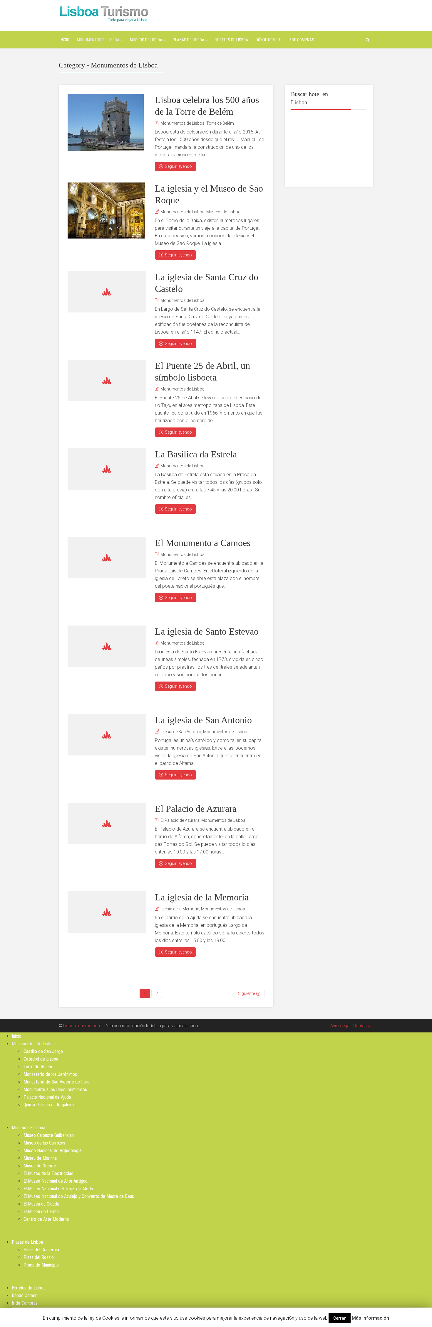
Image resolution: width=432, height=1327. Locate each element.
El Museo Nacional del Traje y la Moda (58, 1188)
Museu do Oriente (40, 1166)
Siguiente (246, 993)
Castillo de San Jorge (43, 1051)
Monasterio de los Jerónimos (50, 1074)
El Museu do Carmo (41, 1211)
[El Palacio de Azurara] (107, 823)
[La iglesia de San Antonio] (107, 734)
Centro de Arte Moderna (46, 1219)
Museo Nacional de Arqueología (52, 1150)
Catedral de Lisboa (41, 1059)
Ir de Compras (301, 40)
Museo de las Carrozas (44, 1143)
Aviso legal (340, 1025)
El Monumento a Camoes (202, 542)
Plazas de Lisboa (188, 40)
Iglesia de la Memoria (179, 909)
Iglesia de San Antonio (180, 731)
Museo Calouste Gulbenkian (49, 1135)
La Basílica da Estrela (196, 454)
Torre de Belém (220, 123)
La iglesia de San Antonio (203, 720)
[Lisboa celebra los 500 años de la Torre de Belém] (106, 122)
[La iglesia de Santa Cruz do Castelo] (107, 291)
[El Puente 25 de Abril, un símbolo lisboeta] (107, 380)
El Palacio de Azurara (196, 808)
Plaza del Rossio (39, 1257)
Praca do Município (41, 1265)
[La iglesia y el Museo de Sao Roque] (106, 210)
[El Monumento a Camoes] (107, 557)
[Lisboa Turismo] (104, 13)
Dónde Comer (268, 40)
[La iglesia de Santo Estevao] (107, 646)
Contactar (362, 1025)
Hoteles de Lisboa (231, 40)
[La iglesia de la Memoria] (107, 912)
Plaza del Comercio (41, 1249)
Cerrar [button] (339, 1318)
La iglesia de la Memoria (202, 897)
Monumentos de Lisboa (98, 40)
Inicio (64, 40)
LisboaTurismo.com (82, 1025)
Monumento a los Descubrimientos (55, 1089)
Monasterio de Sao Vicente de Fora (56, 1082)
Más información (370, 1318)
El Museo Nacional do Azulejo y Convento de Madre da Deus (79, 1196)
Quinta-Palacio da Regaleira (49, 1105)
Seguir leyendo (178, 166)
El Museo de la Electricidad (48, 1173)
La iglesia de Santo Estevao (207, 631)
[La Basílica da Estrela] (107, 469)
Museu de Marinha (40, 1158)
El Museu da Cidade (41, 1204)
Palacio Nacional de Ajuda (47, 1097)
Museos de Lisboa (146, 40)
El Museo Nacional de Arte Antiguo (56, 1181)
